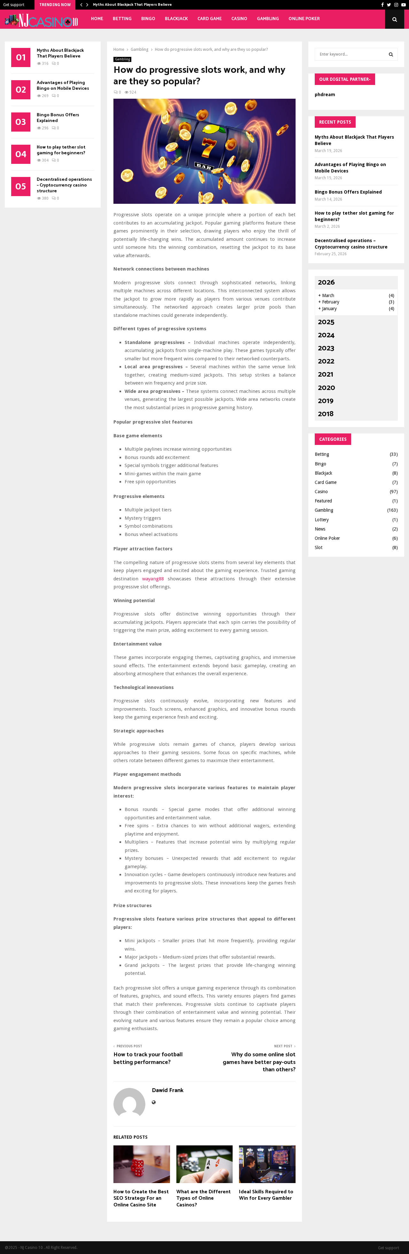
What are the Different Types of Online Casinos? (203, 1199)
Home (97, 19)
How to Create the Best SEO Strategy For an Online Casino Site (141, 1199)
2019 (326, 401)
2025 (326, 322)
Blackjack (176, 19)
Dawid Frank (167, 1090)
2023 (326, 348)
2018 (326, 414)
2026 (326, 282)
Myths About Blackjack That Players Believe (132, 5)
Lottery (322, 519)
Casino (239, 19)
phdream (325, 94)
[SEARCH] (391, 54)
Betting (122, 19)
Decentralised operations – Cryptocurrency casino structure (64, 185)
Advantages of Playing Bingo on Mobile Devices (63, 85)
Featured (323, 500)
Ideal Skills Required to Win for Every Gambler (266, 1195)
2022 (326, 361)
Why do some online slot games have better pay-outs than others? (259, 1062)
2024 (326, 335)
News (320, 528)
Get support (13, 5)
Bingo (148, 19)
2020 (326, 388)
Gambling (268, 19)
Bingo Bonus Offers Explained (58, 118)
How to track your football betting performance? (148, 1058)
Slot (318, 547)
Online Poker (304, 19)
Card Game (209, 19)
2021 (325, 374)
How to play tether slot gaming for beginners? (61, 150)
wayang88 (153, 579)
